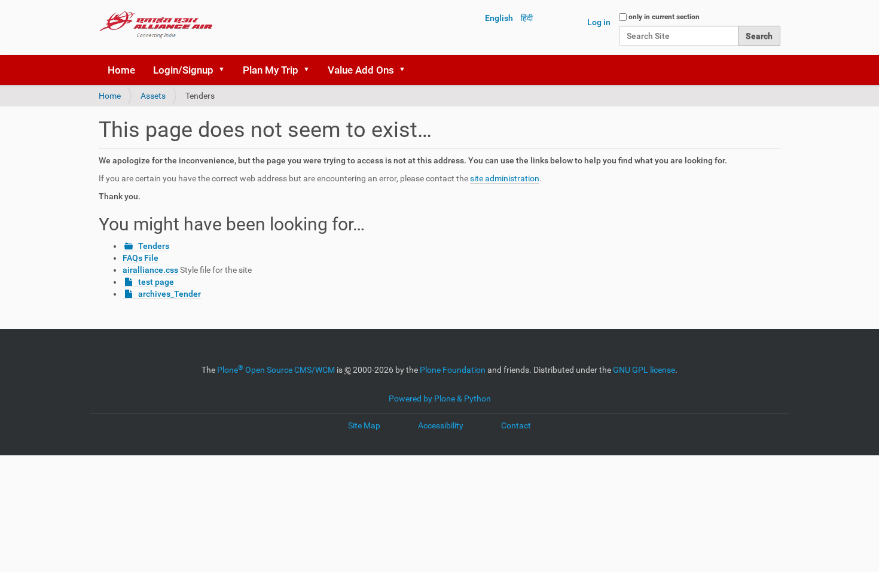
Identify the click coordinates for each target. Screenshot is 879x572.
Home (121, 70)
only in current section (664, 17)
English (499, 18)
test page (156, 282)
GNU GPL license (644, 370)
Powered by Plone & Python (440, 398)
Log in (599, 22)
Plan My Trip (270, 70)
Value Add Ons (361, 70)
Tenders (153, 246)
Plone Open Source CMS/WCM (276, 370)
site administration (504, 178)
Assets (153, 96)
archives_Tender (169, 294)
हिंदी (527, 18)
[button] (225, 70)
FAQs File (140, 258)
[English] (156, 24)
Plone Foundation (453, 370)
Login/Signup (183, 70)
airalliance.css (150, 270)
